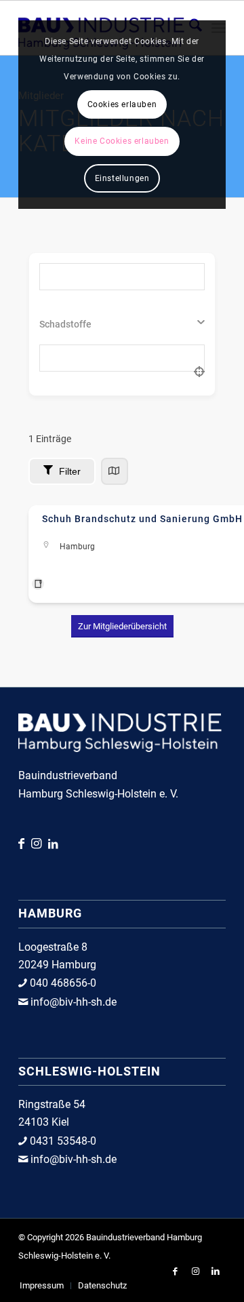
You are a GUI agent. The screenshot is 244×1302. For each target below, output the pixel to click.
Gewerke (58, 324)
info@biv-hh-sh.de (72, 1001)
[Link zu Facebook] (24, 843)
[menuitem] (41, 1285)
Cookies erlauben (122, 104)
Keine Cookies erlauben (122, 141)
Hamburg (77, 546)
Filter (70, 471)
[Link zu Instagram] (39, 843)
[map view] (114, 471)
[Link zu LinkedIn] (53, 843)
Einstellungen (122, 178)
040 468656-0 (61, 982)
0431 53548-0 (61, 1141)
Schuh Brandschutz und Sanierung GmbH (142, 518)
